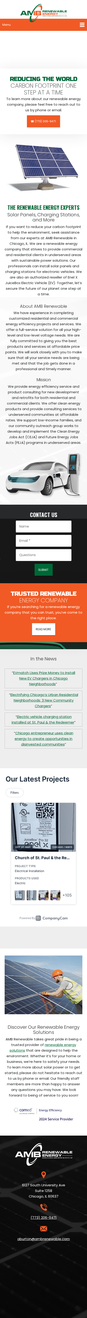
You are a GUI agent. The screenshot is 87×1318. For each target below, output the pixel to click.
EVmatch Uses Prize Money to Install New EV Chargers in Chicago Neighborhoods (44, 678)
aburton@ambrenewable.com (43, 1238)
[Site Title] (43, 9)
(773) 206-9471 (44, 1217)
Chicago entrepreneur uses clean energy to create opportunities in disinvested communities (44, 739)
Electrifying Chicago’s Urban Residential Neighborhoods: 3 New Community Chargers (44, 700)
